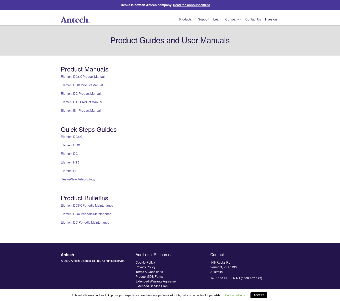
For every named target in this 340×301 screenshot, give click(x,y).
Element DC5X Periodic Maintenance (87, 205)
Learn (217, 19)
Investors (271, 19)
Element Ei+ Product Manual (81, 110)
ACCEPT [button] (259, 295)
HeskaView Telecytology (78, 179)
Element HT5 (70, 162)
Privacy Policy (145, 267)
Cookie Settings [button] (235, 295)
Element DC (69, 153)
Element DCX (70, 145)
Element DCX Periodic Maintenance (86, 214)
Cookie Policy (145, 262)
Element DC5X (71, 136)
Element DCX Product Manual (82, 85)
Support (203, 19)
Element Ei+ (69, 170)
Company (232, 19)
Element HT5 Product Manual (81, 102)
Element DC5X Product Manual (83, 76)
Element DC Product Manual (81, 93)
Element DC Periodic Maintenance (85, 222)
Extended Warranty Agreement (157, 281)
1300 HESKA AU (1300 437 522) (239, 278)
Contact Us (253, 19)
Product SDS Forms (150, 276)
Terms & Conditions (149, 271)
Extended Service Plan (152, 286)
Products (185, 19)
